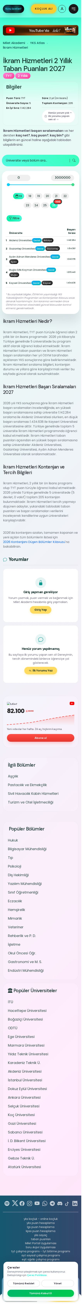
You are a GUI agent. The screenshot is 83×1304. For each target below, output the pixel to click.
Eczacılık (15, 901)
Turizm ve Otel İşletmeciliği (30, 802)
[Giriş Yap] (62, 9)
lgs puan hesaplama (40, 1227)
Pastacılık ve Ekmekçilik (27, 784)
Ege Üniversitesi (21, 1036)
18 (30, 196)
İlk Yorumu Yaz (43, 670)
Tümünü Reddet (23, 1283)
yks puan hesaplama (41, 1223)
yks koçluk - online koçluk (41, 1219)
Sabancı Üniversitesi (25, 1132)
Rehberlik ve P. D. (22, 935)
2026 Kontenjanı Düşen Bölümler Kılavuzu (34, 542)
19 (38, 196)
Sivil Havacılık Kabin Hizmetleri (33, 793)
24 (36, 205)
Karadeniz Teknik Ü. (24, 1062)
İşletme (14, 944)
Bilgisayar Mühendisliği (27, 849)
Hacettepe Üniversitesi (27, 1010)
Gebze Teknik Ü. (21, 1158)
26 (53, 205)
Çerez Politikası (37, 1275)
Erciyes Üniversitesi (24, 1149)
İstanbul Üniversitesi (25, 1080)
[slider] (8, 184)
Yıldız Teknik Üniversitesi (28, 1054)
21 (56, 196)
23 (27, 205)
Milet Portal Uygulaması (40, 1243)
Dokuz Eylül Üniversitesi (27, 1088)
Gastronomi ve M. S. (25, 961)
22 (65, 196)
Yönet (58, 1283)
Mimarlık (15, 918)
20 (47, 196)
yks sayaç (40, 1235)
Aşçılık (13, 776)
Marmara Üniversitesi (26, 1045)
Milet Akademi (14, 43)
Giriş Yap (40, 610)
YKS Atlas (37, 43)
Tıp (10, 857)
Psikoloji (14, 866)
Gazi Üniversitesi (22, 1123)
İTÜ (10, 1002)
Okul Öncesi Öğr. (22, 953)
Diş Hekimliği (18, 875)
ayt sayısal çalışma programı (40, 1255)
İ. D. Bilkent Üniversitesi (27, 1140)
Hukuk (13, 840)
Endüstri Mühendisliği (26, 970)
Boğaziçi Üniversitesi (25, 1019)
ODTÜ (12, 1028)
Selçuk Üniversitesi (23, 1106)
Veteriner (16, 927)
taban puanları (41, 1239)
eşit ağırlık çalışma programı (40, 1259)
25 (45, 205)
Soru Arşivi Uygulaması (41, 1247)
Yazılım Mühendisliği (25, 883)
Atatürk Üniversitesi (24, 1166)
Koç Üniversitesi (21, 1114)
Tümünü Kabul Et (40, 1293)
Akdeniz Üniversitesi (25, 1071)
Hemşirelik (16, 909)
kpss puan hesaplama (40, 1231)
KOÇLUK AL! (44, 9)
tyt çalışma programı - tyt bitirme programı (40, 1251)
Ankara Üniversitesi (24, 1097)
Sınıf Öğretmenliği (23, 892)
